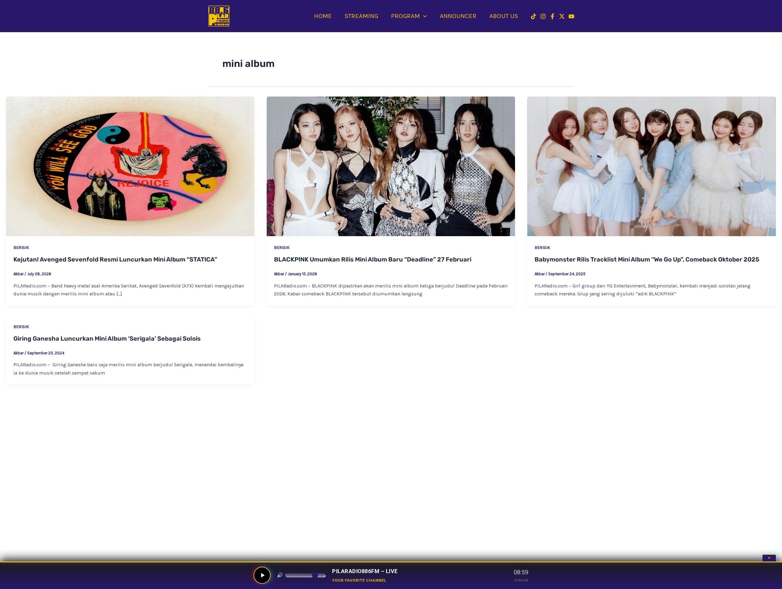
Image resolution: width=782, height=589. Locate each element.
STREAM (521, 580)
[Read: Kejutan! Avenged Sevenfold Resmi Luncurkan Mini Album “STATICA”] (130, 166)
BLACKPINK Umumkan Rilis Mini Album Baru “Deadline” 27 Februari (372, 259)
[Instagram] (543, 16)
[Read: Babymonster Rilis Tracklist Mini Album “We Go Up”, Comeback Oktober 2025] (651, 166)
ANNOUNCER (458, 16)
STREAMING (361, 16)
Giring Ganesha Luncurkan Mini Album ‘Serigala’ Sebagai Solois (107, 338)
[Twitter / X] (562, 16)
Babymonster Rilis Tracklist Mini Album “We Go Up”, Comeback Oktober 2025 (647, 259)
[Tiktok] (533, 16)
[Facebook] (552, 16)
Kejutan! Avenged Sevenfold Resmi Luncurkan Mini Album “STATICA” (115, 259)
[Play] (262, 575)
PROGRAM (405, 16)
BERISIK (21, 247)
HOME (323, 16)
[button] (423, 15)
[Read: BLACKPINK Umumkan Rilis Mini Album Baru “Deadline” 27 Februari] (391, 166)
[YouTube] (571, 16)
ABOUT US (503, 16)
